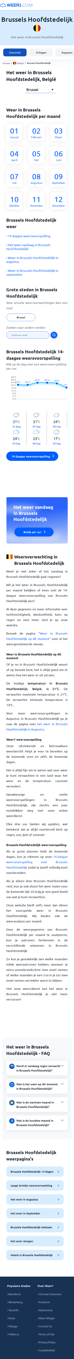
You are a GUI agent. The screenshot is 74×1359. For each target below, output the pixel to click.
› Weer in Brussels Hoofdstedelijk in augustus (32, 259)
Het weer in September (25, 1213)
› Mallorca (13, 1334)
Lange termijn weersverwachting (31, 1185)
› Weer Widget (46, 1318)
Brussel (21, 317)
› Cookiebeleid (46, 1350)
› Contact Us (45, 1326)
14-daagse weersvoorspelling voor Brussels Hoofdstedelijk (37, 862)
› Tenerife (12, 1310)
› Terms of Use (46, 1334)
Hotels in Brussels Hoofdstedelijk (32, 1255)
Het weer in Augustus (24, 1199)
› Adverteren (45, 1310)
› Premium (44, 1302)
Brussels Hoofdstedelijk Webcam (31, 1227)
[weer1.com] (16, 5)
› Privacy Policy (46, 1342)
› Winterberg (15, 1302)
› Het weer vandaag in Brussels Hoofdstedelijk (28, 247)
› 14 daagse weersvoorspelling (28, 236)
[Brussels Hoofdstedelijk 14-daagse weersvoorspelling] (37, 391)
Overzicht (15, 52)
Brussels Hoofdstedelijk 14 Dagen (32, 1171)
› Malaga (12, 1326)
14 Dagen (41, 52)
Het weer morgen (22, 1241)
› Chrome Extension (49, 1294)
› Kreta (11, 1318)
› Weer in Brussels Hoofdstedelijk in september (32, 272)
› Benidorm (14, 1294)
